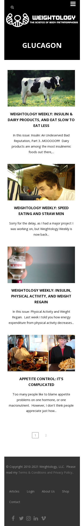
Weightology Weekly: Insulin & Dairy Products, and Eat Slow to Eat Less (41, 119)
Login (30, 491)
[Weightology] (42, 28)
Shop (65, 491)
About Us (48, 491)
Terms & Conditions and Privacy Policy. (45, 472)
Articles (14, 491)
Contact (14, 502)
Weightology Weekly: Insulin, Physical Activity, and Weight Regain (41, 296)
